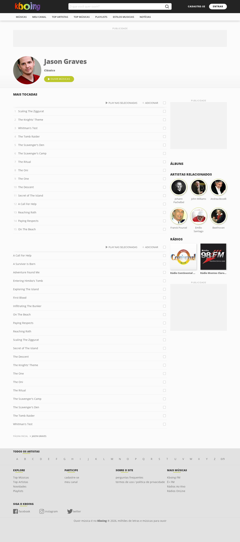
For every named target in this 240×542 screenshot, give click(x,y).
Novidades (19, 486)
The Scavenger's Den (31, 145)
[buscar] (167, 6)
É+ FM (171, 482)
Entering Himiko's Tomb (28, 281)
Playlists (18, 491)
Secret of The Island (30, 195)
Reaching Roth (27, 212)
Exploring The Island (26, 289)
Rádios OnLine (176, 491)
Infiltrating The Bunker (27, 306)
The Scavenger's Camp (32, 153)
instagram (51, 511)
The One (23, 178)
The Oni (23, 170)
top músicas (82, 17)
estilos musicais (123, 17)
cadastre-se (196, 6)
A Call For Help (27, 204)
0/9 (223, 459)
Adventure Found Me (26, 272)
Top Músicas (21, 477)
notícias (145, 17)
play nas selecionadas (123, 103)
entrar (218, 6)
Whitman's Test (28, 128)
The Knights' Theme (30, 119)
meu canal (39, 17)
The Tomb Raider (29, 136)
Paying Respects (28, 221)
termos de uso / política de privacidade (140, 482)
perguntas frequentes (129, 477)
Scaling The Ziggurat (31, 111)
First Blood (19, 297)
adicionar (151, 103)
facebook (24, 511)
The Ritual (24, 162)
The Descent (26, 187)
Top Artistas (20, 482)
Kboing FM (173, 477)
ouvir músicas (60, 79)
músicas (21, 17)
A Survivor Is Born (24, 264)
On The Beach (27, 229)
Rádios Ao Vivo (176, 486)
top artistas (60, 17)
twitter (77, 511)
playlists (101, 17)
